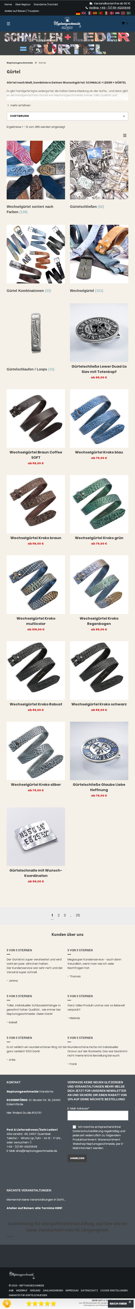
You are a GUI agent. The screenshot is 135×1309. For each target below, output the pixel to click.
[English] (84, 13)
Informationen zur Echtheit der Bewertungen (102, 1305)
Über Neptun (22, 4)
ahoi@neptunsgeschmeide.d (35, 1151)
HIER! (58, 1208)
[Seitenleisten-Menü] (125, 136)
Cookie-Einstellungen (114, 1290)
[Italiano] (106, 13)
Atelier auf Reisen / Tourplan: (22, 11)
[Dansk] (112, 13)
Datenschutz (89, 1290)
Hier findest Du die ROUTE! (24, 1113)
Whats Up (27, 1138)
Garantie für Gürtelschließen (28, 1295)
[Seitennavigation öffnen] (14, 23)
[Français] (89, 13)
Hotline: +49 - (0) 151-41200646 (109, 8)
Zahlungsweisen (53, 1290)
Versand (35, 1290)
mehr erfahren (21, 105)
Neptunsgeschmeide (20, 62)
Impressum (72, 1290)
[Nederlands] (117, 13)
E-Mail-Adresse (78, 1108)
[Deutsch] (78, 13)
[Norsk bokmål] (123, 13)
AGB (11, 1290)
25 (78, 915)
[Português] (100, 13)
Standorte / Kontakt (46, 4)
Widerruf (21, 1290)
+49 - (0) (22, 1147)
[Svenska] (129, 13)
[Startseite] (67, 23)
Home (8, 4)
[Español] (95, 13)
